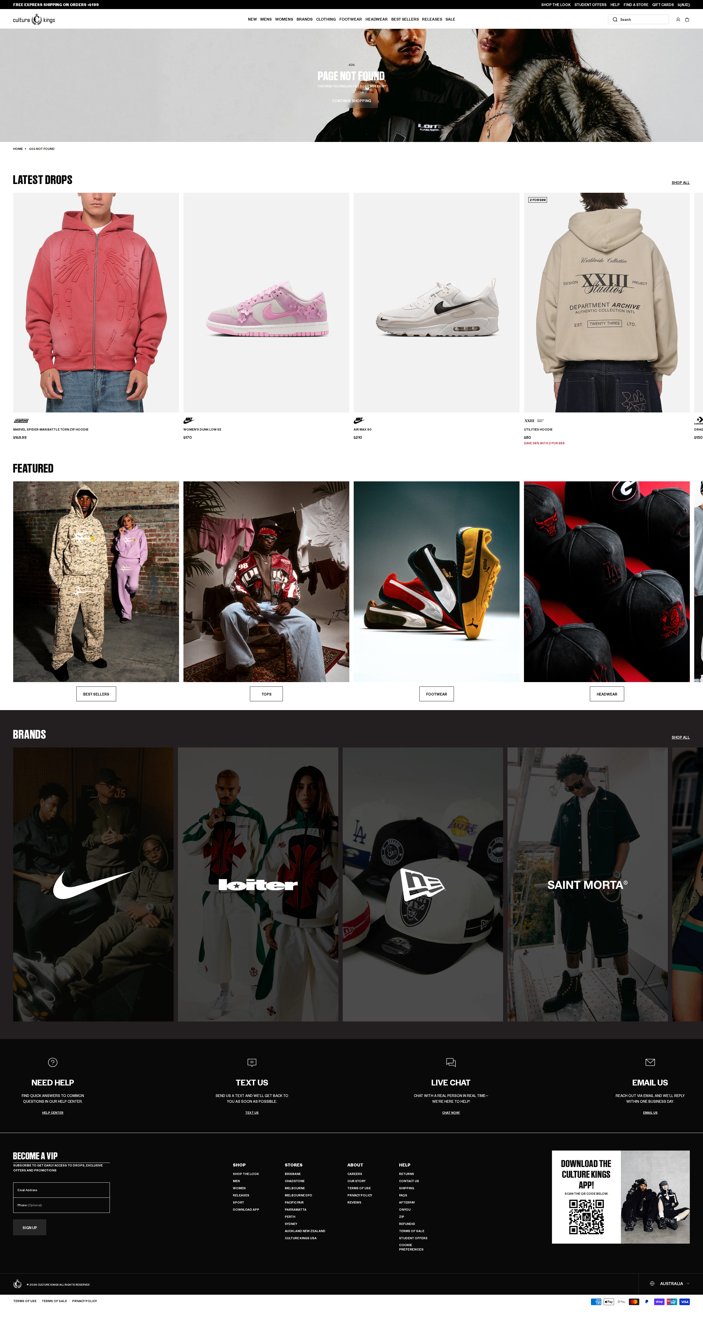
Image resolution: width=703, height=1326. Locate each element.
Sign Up (30, 1227)
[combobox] (638, 19)
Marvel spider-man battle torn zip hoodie (50, 429)
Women (239, 1188)
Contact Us (409, 1181)
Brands (305, 18)
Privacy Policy (359, 1195)
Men (236, 1181)
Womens (284, 18)
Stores (294, 1165)
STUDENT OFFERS (590, 5)
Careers (354, 1173)
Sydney (291, 1223)
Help (405, 1165)
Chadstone (295, 1181)
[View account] (678, 19)
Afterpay (407, 1202)
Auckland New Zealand (305, 1231)
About (355, 1165)
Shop (239, 1165)
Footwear (350, 18)
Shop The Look (246, 1173)
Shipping (406, 1188)
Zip (401, 1216)
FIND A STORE (636, 5)
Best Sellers (405, 18)
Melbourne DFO (298, 1195)
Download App (246, 1209)
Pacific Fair (294, 1202)
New (252, 18)
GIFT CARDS (663, 5)
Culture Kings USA (301, 1238)
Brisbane (293, 1173)
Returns (406, 1173)
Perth (290, 1216)
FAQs (403, 1195)
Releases (432, 18)
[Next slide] (689, 298)
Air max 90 (363, 429)
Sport (238, 1202)
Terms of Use (359, 1188)
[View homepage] (34, 19)
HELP (615, 5)
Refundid (407, 1223)
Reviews (354, 1202)
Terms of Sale (411, 1231)
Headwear (377, 18)
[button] (687, 19)
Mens (266, 18)
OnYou (405, 1209)
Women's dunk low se (202, 429)
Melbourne (295, 1188)
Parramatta (295, 1209)
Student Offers (413, 1238)
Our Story (356, 1181)
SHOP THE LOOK (556, 5)
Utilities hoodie (538, 429)
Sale (450, 18)
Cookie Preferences (411, 1247)
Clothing (326, 18)
